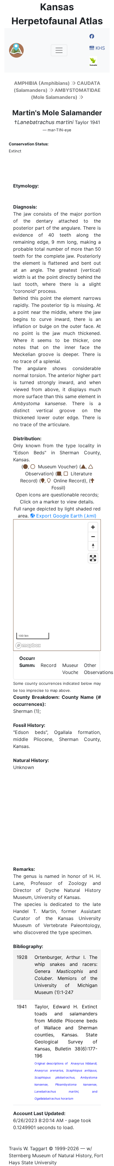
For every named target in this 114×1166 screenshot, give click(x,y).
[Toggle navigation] (59, 50)
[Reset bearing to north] (93, 546)
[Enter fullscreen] (93, 558)
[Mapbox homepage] (28, 645)
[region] (57, 585)
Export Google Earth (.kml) (65, 516)
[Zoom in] (93, 527)
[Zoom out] (93, 536)
